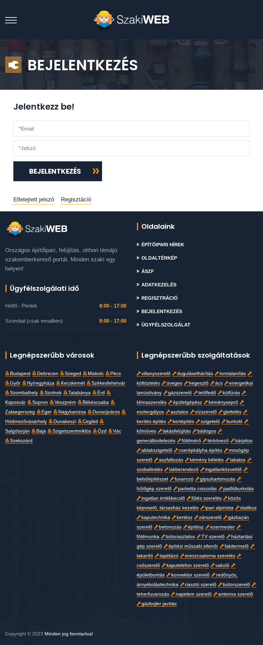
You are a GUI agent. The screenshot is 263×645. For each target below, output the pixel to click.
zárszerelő (210, 517)
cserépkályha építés (200, 450)
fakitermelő (237, 546)
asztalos (179, 411)
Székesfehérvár (108, 383)
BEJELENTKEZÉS (55, 171)
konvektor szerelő (190, 575)
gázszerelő (180, 392)
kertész (184, 517)
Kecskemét (73, 383)
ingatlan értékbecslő (163, 498)
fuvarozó (184, 479)
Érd (101, 392)
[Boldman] (131, 19)
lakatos (238, 459)
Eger (46, 411)
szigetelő (210, 421)
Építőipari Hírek (162, 244)
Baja (41, 431)
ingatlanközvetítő (223, 469)
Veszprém (65, 402)
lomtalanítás (233, 373)
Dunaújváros (106, 411)
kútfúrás (231, 392)
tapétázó (169, 555)
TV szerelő (213, 536)
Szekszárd (21, 440)
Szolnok (53, 392)
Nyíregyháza (40, 383)
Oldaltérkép (159, 258)
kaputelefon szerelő (187, 565)
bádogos (206, 431)
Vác (117, 431)
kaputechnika (155, 517)
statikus (248, 507)
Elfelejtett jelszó (33, 199)
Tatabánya (79, 392)
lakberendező (184, 469)
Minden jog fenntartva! (69, 633)
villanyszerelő (156, 373)
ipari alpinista (219, 507)
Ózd (102, 431)
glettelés (232, 411)
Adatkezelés (158, 284)
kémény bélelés (207, 459)
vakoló (222, 565)
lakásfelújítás (177, 431)
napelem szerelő (194, 594)
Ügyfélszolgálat (165, 324)
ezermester (222, 527)
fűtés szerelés (206, 498)
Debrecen (47, 373)
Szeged (73, 373)
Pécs (115, 373)
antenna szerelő (235, 594)
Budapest (20, 373)
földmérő (191, 440)
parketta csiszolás (197, 488)
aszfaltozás (171, 459)
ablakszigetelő (156, 450)
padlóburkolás (238, 488)
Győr (15, 383)
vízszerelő (206, 411)
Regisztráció (159, 298)
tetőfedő (207, 392)
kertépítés (183, 421)
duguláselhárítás (195, 373)
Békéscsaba (96, 402)
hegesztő (199, 383)
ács (219, 383)
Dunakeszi (64, 421)
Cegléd (90, 421)
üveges (174, 383)
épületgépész (187, 402)
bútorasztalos (180, 536)
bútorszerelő (236, 584)
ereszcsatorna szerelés (210, 555)
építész (196, 527)
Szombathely (24, 392)
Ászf (147, 271)
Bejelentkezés (161, 311)
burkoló (234, 421)
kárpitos (243, 440)
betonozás (170, 527)
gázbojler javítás (159, 603)
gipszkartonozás (217, 479)
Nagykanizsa (72, 411)
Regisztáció (76, 199)
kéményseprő (223, 402)
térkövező (218, 440)
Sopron (40, 402)
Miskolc (96, 373)
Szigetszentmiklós (71, 431)
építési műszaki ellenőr (193, 546)
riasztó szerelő (200, 584)
